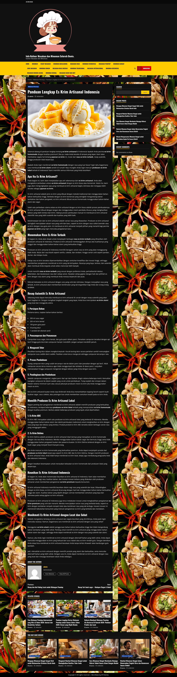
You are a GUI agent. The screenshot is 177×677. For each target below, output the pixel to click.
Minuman (35, 64)
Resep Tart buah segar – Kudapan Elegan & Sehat (94, 585)
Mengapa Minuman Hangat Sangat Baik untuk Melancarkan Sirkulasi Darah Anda (129, 107)
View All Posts (64, 574)
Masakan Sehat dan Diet (67, 73)
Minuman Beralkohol (60, 64)
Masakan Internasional (95, 68)
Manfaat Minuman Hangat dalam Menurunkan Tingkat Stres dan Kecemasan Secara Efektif (132, 130)
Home (27, 64)
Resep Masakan (46, 64)
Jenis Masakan (32, 68)
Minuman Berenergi (112, 68)
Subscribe (146, 68)
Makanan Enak (75, 64)
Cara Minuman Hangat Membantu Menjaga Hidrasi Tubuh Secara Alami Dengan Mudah (131, 122)
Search (119, 87)
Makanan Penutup (105, 64)
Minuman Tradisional (77, 68)
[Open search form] (135, 68)
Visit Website (49, 574)
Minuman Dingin (44, 68)
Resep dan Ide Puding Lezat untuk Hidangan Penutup (45, 585)
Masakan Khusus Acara (35, 73)
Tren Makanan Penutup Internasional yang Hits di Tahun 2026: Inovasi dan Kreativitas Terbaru (40, 622)
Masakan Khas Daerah (60, 68)
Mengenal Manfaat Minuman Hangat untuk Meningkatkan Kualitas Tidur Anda (128, 115)
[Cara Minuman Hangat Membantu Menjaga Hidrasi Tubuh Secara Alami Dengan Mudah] (103, 648)
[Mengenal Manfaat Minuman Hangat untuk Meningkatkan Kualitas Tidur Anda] (73, 648)
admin (31, 96)
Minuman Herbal (51, 73)
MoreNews (95, 675)
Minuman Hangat (118, 64)
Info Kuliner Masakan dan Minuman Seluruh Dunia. (50, 56)
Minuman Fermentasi (89, 64)
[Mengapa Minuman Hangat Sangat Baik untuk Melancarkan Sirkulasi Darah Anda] (42, 648)
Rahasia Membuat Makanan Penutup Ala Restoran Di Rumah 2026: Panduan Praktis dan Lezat (97, 622)
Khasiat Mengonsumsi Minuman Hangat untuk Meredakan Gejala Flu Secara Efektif (130, 138)
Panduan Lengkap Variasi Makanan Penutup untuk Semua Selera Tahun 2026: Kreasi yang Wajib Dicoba (68, 622)
